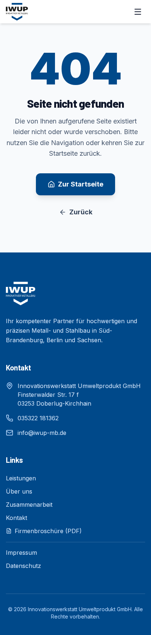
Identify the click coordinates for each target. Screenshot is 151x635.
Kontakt (16, 517)
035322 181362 (38, 418)
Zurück (80, 212)
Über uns (19, 491)
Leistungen (21, 478)
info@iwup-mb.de (42, 432)
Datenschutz (23, 565)
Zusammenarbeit (29, 504)
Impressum (21, 552)
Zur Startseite (80, 184)
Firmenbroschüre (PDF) (48, 531)
